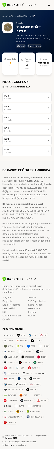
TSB (10, 445)
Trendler (32, 297)
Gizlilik (31, 315)
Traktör (9, 406)
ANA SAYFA (7, 16)
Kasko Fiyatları (35, 304)
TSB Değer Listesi (37, 301)
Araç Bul (6, 297)
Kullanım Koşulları (11, 315)
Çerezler (6, 319)
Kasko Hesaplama (11, 304)
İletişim (32, 312)
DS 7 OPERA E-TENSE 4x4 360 (34, 210)
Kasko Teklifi (8, 308)
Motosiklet (42, 373)
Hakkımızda (34, 308)
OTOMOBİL (22, 16)
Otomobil (10, 335)
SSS (4, 312)
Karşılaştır (7, 301)
